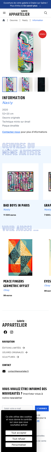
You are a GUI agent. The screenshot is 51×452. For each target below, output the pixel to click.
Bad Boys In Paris (16, 205)
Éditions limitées (11, 348)
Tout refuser (18, 438)
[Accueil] (3, 20)
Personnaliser (19, 444)
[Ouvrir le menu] (4, 13)
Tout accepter (18, 432)
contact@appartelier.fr (18, 371)
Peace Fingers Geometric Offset (16, 284)
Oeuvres (14, 20)
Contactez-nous (11, 131)
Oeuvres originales (13, 352)
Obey (6, 290)
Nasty (25, 20)
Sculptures (8, 357)
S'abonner (42, 408)
